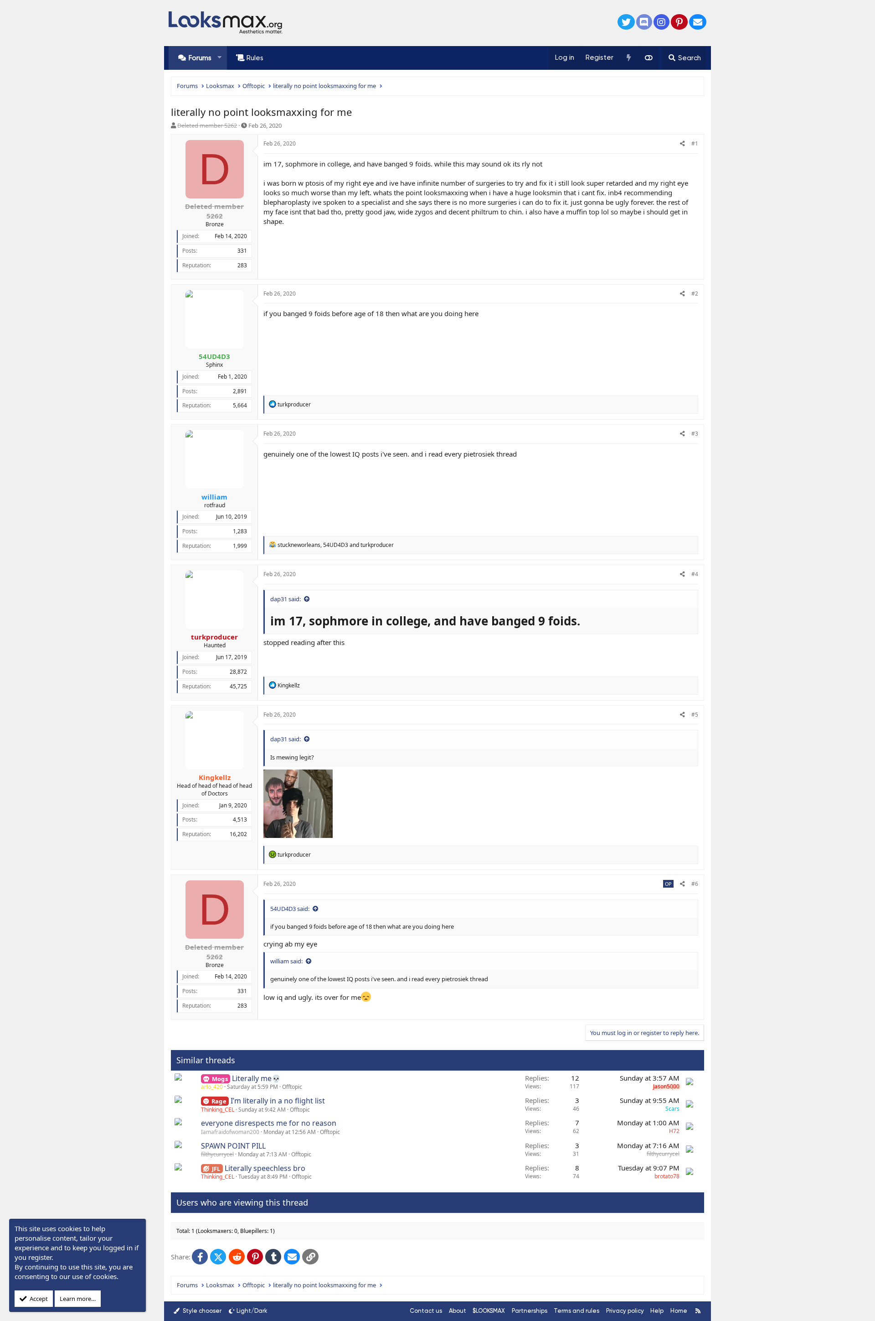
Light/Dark (252, 1310)
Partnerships (529, 1310)
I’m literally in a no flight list (278, 1101)
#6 (694, 884)
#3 (694, 433)
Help (657, 1310)
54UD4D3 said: (289, 909)
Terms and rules (576, 1310)
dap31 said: (285, 599)
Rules (255, 58)
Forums (200, 58)
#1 (694, 143)
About (457, 1310)
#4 (694, 574)
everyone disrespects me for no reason (268, 1123)
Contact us (426, 1310)
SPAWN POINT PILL (233, 1146)
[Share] (682, 144)
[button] (219, 57)
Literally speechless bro (265, 1168)
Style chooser (201, 1310)
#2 (694, 293)
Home (678, 1310)
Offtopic (292, 1087)
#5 (694, 714)
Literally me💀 (256, 1078)
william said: (286, 961)
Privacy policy (625, 1310)
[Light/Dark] (648, 58)
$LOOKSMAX (489, 1310)
